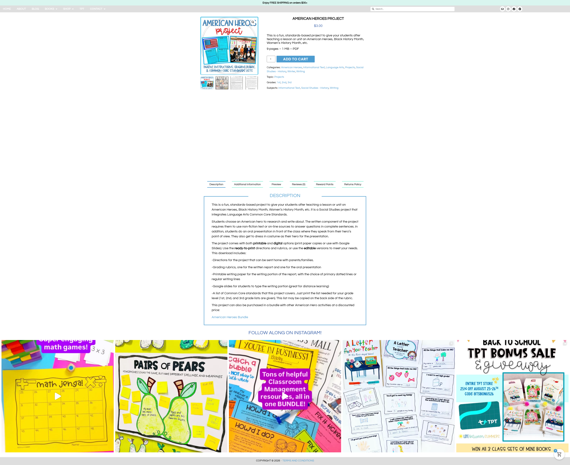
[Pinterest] (519, 8)
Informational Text (314, 67)
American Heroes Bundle (230, 317)
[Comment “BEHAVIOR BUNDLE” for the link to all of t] (285, 396)
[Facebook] (514, 8)
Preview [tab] (276, 184)
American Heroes (291, 67)
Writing (300, 71)
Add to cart (295, 59)
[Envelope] (502, 8)
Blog (35, 8)
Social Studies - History (315, 87)
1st (279, 82)
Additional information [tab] (247, 184)
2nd (284, 82)
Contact (96, 8)
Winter (291, 71)
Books (49, 8)
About (21, 8)
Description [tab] (216, 184)
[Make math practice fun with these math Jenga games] (57, 396)
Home (7, 8)
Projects (350, 67)
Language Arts (335, 67)
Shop (67, 8)
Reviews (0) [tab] (298, 184)
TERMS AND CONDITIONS (298, 460)
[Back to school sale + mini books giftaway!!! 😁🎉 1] (512, 396)
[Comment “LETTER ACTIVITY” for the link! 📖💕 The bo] (399, 396)
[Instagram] (508, 8)
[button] (253, 22)
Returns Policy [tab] (352, 184)
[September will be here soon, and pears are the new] (171, 396)
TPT (82, 8)
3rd (290, 82)
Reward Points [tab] (324, 184)
